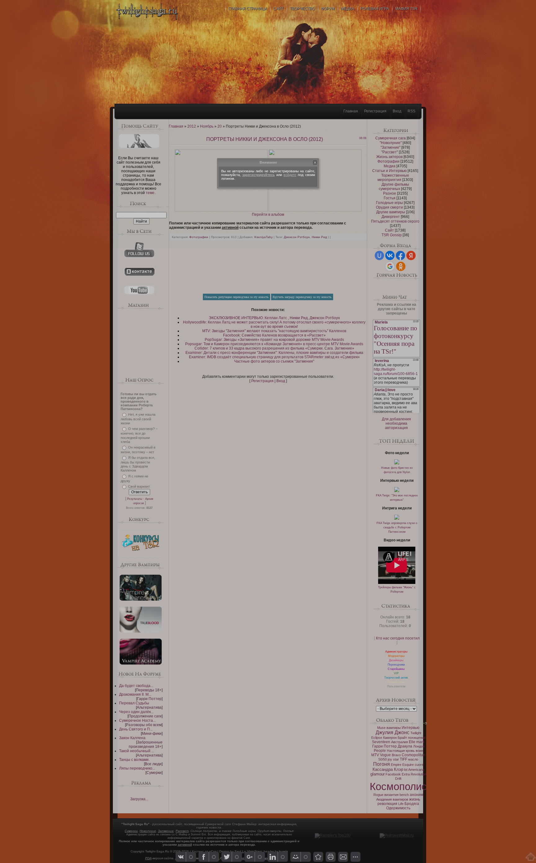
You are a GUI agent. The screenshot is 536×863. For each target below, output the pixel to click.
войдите (290, 175)
